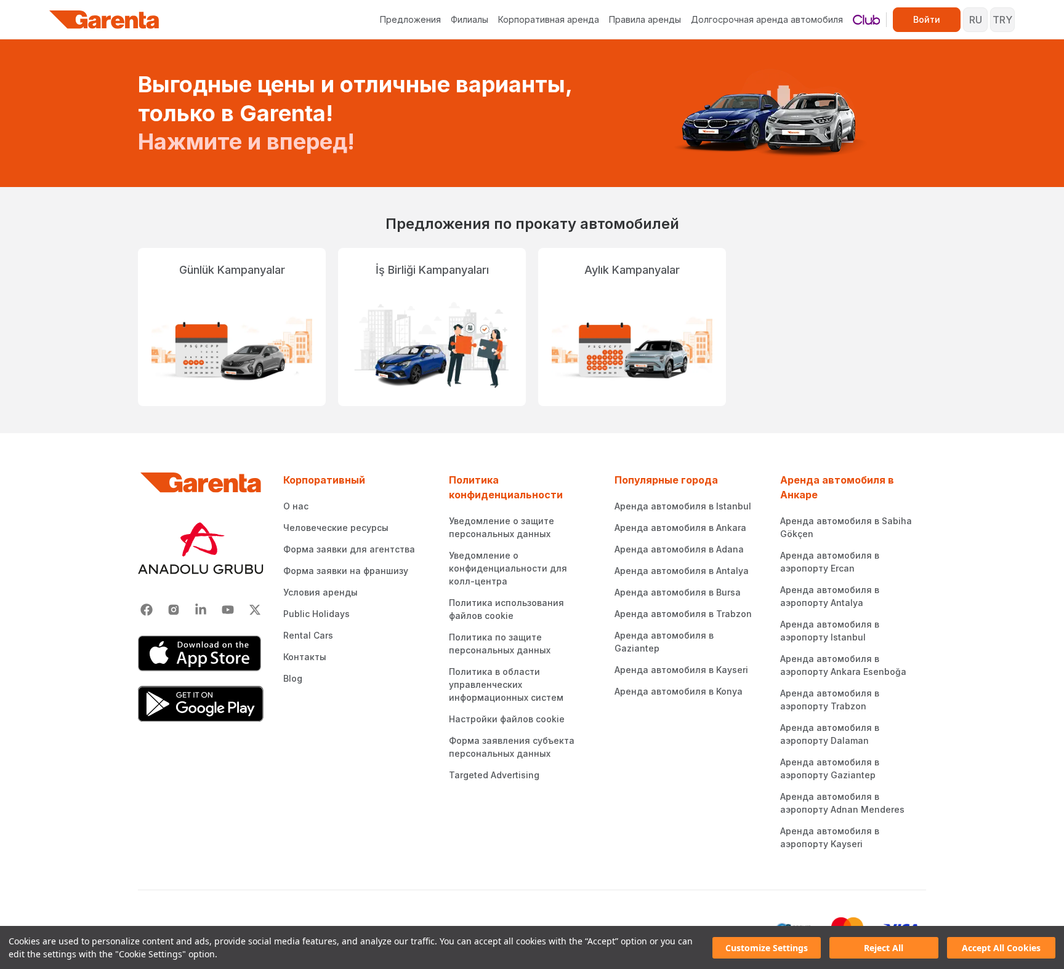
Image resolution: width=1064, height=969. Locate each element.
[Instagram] (173, 610)
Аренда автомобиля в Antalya (682, 570)
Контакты (304, 657)
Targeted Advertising (494, 775)
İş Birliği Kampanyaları (432, 269)
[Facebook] (146, 610)
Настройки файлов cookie (507, 719)
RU (975, 20)
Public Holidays (316, 613)
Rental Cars (308, 635)
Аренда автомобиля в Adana (679, 549)
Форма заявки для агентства (349, 549)
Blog (292, 678)
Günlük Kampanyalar (232, 269)
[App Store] (201, 653)
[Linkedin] (201, 610)
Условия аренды (320, 592)
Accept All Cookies (1001, 948)
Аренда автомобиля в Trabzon (683, 613)
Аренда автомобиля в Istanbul (683, 506)
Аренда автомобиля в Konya (679, 691)
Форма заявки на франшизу (345, 570)
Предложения (410, 19)
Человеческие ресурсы (336, 527)
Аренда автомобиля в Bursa (678, 592)
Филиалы (469, 19)
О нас (295, 506)
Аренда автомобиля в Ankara (680, 527)
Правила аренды (645, 19)
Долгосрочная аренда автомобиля (767, 19)
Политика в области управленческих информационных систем (506, 684)
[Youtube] (228, 610)
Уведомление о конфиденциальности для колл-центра (508, 568)
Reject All (883, 948)
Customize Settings (766, 948)
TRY (1002, 20)
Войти (926, 19)
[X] (255, 610)
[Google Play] (201, 704)
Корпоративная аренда (548, 19)
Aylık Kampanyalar (632, 269)
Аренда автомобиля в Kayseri (681, 669)
